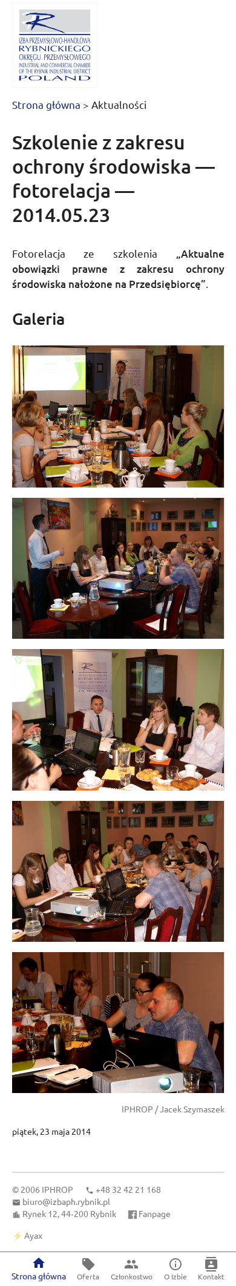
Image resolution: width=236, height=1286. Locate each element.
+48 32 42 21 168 (128, 1189)
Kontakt (211, 1276)
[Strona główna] (54, 45)
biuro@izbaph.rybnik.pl (66, 1201)
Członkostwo (131, 1276)
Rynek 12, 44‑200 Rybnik (69, 1213)
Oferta (88, 1276)
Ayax (33, 1235)
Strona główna (46, 104)
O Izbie (175, 1276)
